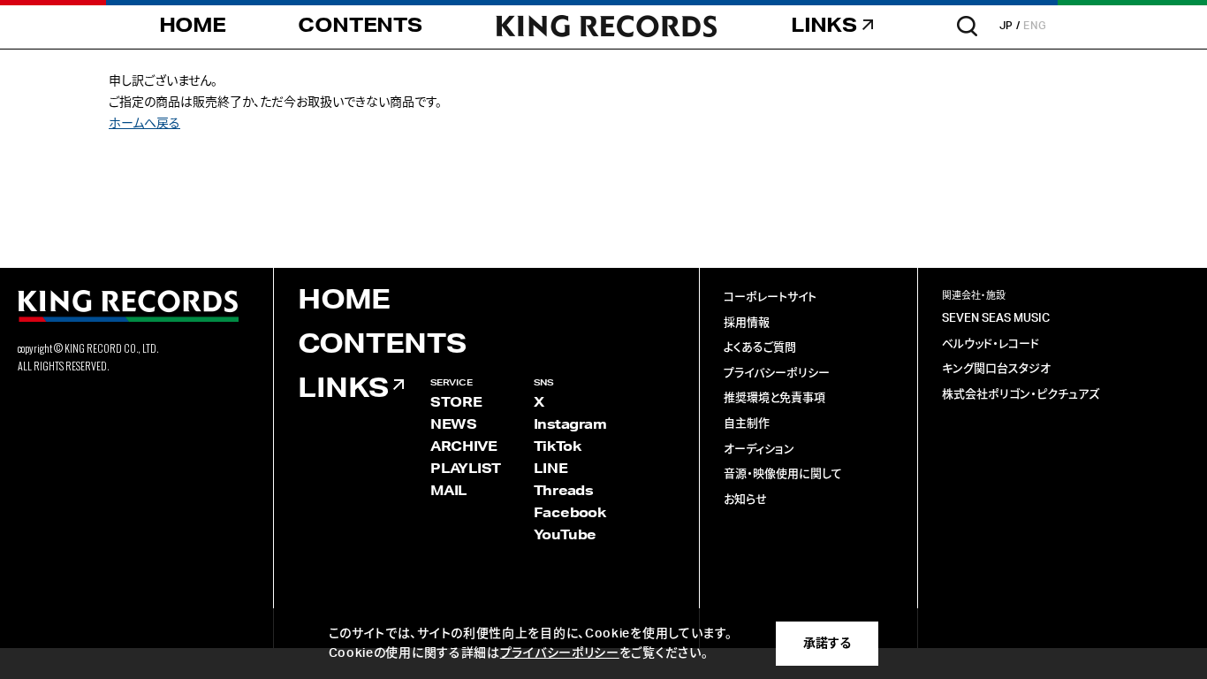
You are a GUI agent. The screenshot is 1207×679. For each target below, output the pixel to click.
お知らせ (745, 500)
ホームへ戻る (144, 124)
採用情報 (747, 323)
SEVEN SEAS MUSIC (996, 318)
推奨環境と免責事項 (774, 398)
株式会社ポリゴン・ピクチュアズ (1020, 395)
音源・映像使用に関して (783, 474)
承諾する (827, 643)
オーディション (759, 449)
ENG (1035, 25)
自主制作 (747, 424)
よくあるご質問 (760, 348)
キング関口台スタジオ (996, 369)
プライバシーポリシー (777, 373)
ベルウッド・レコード (990, 344)
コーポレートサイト (770, 297)
